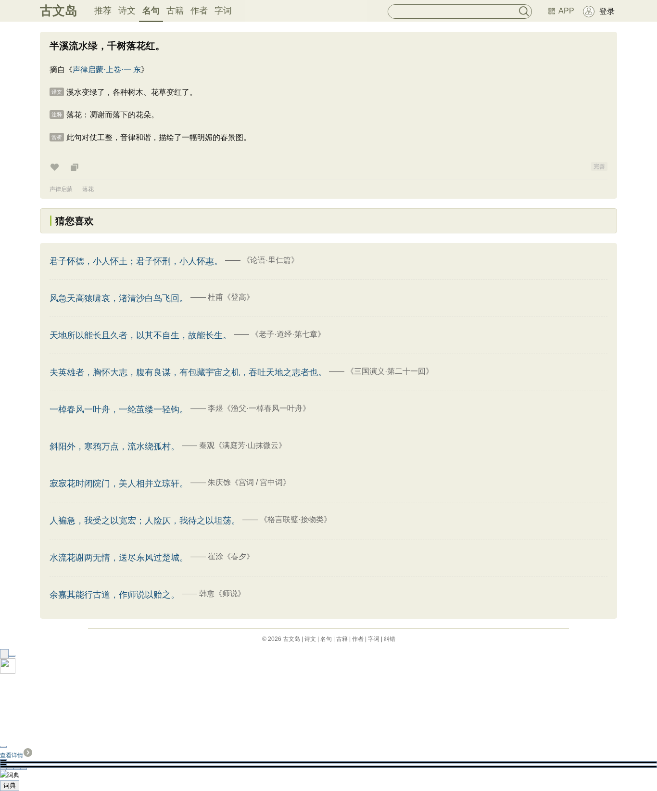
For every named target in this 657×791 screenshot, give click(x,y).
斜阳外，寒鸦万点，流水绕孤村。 (114, 446)
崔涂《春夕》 (231, 556)
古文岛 (58, 10)
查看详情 (11, 755)
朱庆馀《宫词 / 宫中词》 (249, 482)
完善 (599, 166)
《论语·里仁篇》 (270, 260)
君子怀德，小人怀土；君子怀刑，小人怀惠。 (136, 261)
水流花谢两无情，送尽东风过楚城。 (119, 557)
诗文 (127, 10)
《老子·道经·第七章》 (288, 334)
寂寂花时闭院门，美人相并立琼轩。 (119, 483)
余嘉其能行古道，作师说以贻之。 (114, 595)
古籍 (175, 10)
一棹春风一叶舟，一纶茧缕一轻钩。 (119, 409)
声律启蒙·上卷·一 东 (107, 69)
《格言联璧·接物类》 (295, 519)
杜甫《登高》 (231, 297)
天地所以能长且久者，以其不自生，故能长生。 (140, 335)
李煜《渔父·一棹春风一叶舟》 (259, 408)
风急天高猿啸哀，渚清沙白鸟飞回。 (119, 298)
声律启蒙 (61, 189)
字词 (223, 10)
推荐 (103, 10)
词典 (9, 785)
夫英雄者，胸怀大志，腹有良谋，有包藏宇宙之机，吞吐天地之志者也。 (188, 372)
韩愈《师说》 (222, 593)
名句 (151, 10)
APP (566, 11)
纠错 (389, 639)
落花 (88, 189)
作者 (199, 10)
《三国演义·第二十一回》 (389, 371)
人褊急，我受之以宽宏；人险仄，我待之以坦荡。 (145, 520)
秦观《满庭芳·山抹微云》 (242, 445)
